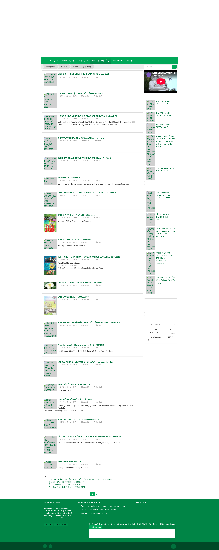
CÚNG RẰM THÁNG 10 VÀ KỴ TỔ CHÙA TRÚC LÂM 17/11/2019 (84, 158)
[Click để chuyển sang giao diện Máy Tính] (50, 546)
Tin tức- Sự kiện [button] (68, 60)
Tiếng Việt (156, 3)
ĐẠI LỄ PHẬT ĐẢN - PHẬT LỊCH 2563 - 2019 (76, 215)
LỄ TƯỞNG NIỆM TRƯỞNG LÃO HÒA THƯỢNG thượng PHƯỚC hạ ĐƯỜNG (90, 436)
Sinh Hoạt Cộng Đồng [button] (100, 60)
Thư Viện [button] (117, 60)
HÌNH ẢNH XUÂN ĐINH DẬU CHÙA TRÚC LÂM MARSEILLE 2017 (80, 479)
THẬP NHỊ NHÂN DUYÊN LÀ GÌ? (163, 125)
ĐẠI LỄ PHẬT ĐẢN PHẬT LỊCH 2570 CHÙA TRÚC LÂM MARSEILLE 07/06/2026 (165, 258)
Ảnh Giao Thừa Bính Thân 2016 (67, 487)
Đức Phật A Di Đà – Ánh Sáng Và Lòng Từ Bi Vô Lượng (165, 280)
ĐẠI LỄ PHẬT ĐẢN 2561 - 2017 (70, 461)
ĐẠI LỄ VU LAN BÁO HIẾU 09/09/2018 (73, 296)
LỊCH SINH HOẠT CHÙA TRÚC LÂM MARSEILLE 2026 (163, 195)
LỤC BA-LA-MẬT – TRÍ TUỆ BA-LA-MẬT (165, 169)
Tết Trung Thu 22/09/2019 (69, 177)
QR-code (49, 524)
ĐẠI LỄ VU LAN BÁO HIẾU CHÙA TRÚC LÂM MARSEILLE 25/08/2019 (87, 192)
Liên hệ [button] (129, 60)
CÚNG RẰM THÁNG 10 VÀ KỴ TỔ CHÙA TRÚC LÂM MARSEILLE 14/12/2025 (165, 232)
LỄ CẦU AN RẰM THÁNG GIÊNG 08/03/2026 (163, 217)
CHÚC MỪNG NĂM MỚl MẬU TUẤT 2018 (75, 399)
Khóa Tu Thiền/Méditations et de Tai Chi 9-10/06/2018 (81, 345)
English (165, 3)
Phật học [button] (82, 60)
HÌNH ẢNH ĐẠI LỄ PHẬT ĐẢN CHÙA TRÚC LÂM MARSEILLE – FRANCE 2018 (90, 322)
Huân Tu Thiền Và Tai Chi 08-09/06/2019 (75, 239)
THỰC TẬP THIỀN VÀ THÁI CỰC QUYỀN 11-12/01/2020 (81, 138)
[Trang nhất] (45, 60)
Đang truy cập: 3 (61, 524)
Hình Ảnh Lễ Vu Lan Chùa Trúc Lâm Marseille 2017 (80, 419)
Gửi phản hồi (96, 527)
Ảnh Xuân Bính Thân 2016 (65, 484)
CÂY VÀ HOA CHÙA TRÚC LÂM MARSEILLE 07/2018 (80, 282)
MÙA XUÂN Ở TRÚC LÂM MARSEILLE (74, 384)
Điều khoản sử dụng (167, 524)
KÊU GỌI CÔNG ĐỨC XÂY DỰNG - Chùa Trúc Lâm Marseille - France (87, 362)
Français (172, 3)
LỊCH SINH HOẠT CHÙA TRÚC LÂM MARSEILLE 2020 (83, 73)
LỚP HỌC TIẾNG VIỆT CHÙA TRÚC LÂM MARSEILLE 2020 (82, 93)
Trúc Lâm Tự (110, 524)
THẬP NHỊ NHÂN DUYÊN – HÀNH (163, 102)
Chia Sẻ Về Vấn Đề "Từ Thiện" (66, 482)
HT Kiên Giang (151, 524)
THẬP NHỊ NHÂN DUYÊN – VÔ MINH (163, 114)
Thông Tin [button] (54, 60)
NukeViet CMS (130, 524)
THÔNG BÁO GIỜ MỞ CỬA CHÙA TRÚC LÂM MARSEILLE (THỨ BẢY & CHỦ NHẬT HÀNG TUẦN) (165, 141)
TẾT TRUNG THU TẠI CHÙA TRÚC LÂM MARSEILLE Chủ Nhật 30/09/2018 (89, 257)
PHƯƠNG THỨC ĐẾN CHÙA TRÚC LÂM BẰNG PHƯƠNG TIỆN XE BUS (87, 116)
